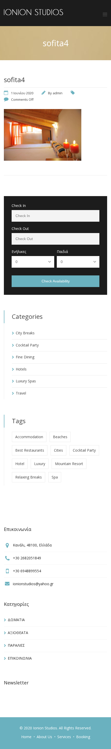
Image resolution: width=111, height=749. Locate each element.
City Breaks (25, 332)
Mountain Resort (69, 463)
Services (64, 736)
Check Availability (56, 281)
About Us (44, 736)
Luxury (39, 463)
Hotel (19, 463)
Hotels (21, 369)
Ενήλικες (19, 251)
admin (57, 93)
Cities (58, 450)
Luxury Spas (26, 381)
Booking (83, 736)
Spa (55, 477)
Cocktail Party (27, 345)
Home (26, 736)
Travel (21, 393)
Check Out (20, 228)
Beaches (60, 436)
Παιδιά (62, 251)
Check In (19, 205)
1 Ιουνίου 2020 (22, 93)
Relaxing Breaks (28, 477)
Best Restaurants (29, 450)
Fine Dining (25, 356)
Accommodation (29, 436)
